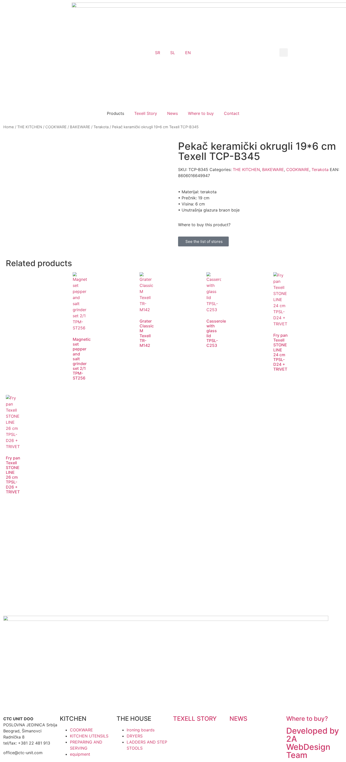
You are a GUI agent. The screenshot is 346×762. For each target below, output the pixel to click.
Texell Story (145, 113)
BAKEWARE (80, 127)
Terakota (101, 127)
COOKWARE (56, 127)
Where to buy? (307, 718)
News (172, 113)
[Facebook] (193, 622)
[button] (283, 52)
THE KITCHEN (29, 127)
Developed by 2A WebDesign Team (312, 743)
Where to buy (201, 113)
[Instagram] (179, 622)
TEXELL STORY (195, 718)
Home (8, 127)
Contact (231, 113)
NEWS (238, 718)
